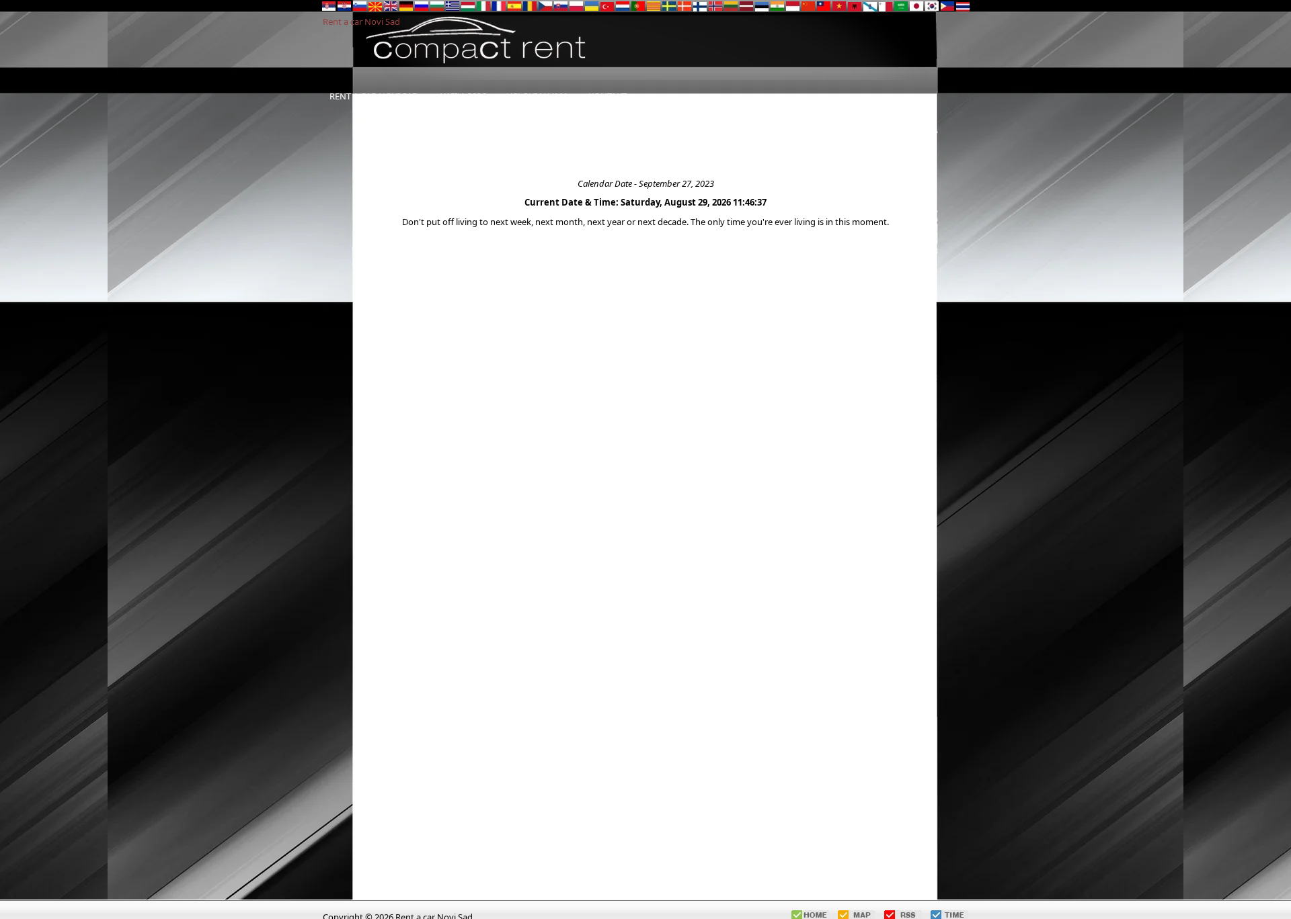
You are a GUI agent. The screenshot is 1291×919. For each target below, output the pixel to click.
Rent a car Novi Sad (361, 21)
